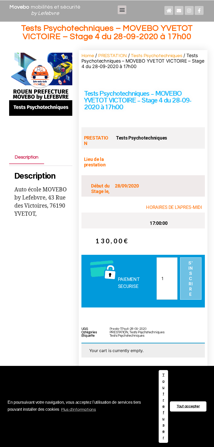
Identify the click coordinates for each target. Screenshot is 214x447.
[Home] (168, 10)
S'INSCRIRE (190, 278)
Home (87, 55)
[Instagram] (189, 10)
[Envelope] (179, 10)
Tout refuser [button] (163, 406)
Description (26, 157)
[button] (122, 9)
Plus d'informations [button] (78, 409)
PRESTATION (112, 55)
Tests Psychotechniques (156, 55)
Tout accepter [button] (188, 406)
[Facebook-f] (199, 10)
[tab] (26, 157)
